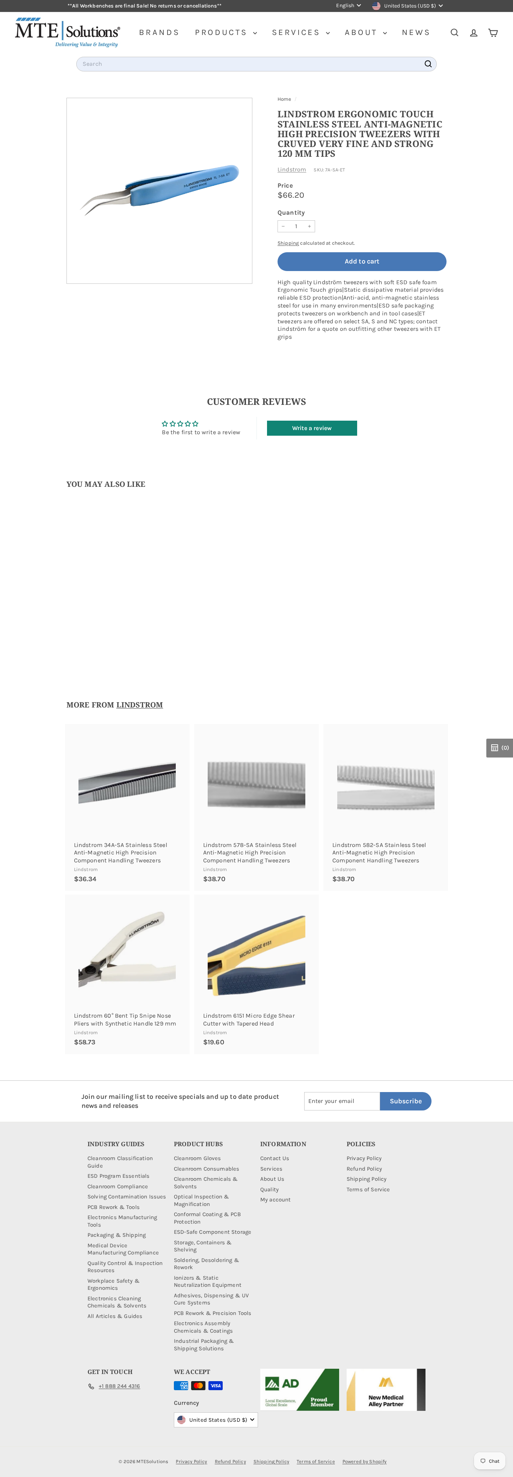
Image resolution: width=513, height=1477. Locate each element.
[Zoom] (159, 190)
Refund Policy (364, 1168)
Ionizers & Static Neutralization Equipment (207, 1281)
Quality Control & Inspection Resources (125, 1267)
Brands (159, 32)
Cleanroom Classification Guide (120, 1162)
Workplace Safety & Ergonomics (114, 1284)
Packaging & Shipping (117, 1235)
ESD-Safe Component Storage (212, 1232)
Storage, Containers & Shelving (203, 1246)
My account (275, 1199)
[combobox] (256, 64)
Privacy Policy (364, 1158)
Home (285, 99)
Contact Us (275, 1158)
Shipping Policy (366, 1179)
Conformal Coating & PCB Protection (207, 1218)
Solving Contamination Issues (127, 1196)
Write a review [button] (312, 428)
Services (298, 32)
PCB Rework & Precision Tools (212, 1313)
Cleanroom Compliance (118, 1186)
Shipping (288, 243)
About (363, 32)
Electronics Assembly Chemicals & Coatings (203, 1327)
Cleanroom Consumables (206, 1168)
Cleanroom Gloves (197, 1158)
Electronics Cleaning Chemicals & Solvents (117, 1302)
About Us (272, 1179)
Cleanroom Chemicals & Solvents (206, 1183)
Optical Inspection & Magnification (201, 1200)
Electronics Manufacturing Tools (122, 1221)
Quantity (291, 212)
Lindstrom (292, 169)
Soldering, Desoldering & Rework (206, 1264)
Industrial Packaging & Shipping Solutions (204, 1345)
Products (223, 32)
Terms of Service (368, 1189)
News (416, 32)
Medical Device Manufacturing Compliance (123, 1249)
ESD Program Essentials (119, 1176)
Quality (269, 1189)
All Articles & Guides (115, 1316)
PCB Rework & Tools (114, 1207)
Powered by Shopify (365, 1461)
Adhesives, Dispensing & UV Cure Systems (211, 1299)
